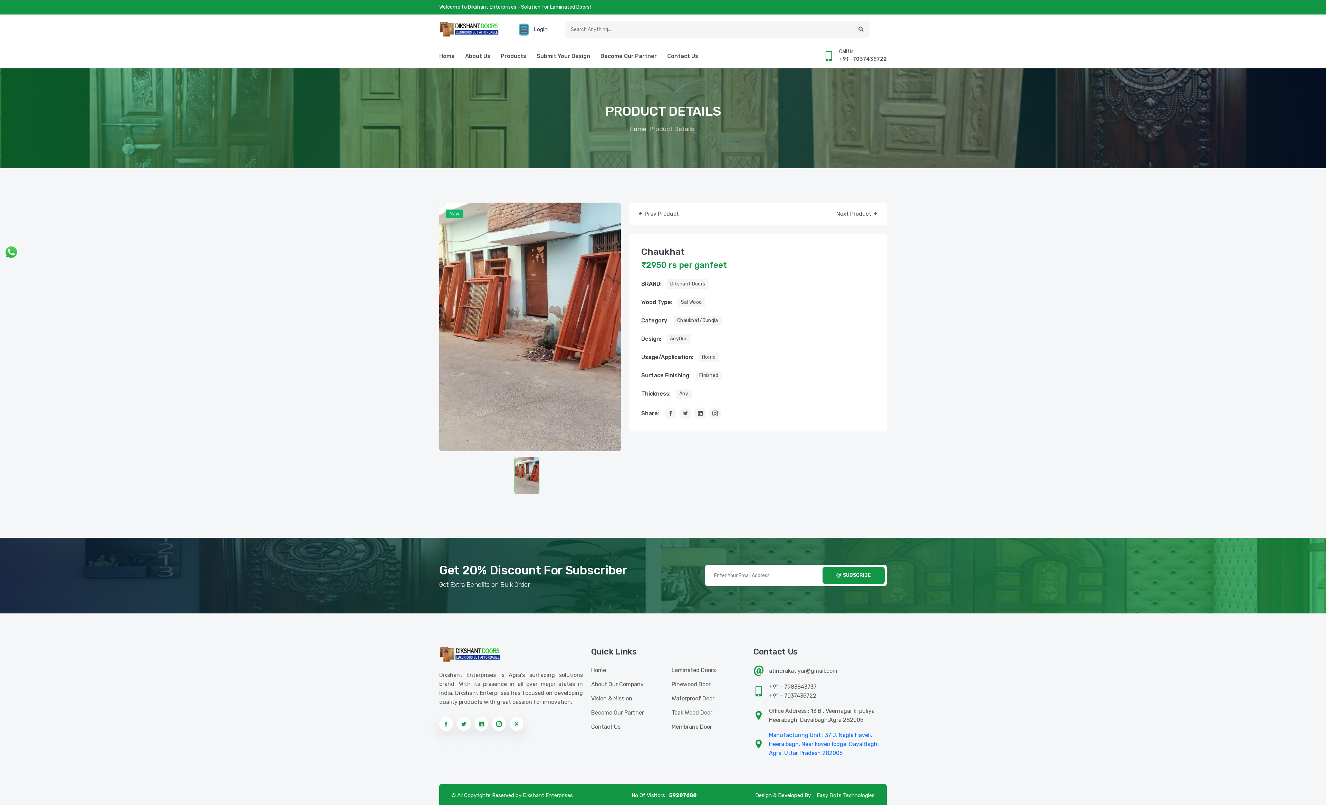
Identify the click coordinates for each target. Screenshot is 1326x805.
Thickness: (656, 393)
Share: (650, 413)
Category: (655, 320)
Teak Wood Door (692, 712)
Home (447, 56)
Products (513, 56)
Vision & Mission (611, 698)
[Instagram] (715, 413)
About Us (477, 56)
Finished (708, 375)
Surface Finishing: (666, 375)
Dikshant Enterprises (548, 795)
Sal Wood (691, 302)
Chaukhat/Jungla (697, 320)
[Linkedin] (700, 413)
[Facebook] (670, 413)
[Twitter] (685, 413)
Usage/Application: (667, 357)
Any (683, 394)
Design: (651, 339)
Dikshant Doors (687, 284)
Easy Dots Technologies (846, 795)
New (454, 214)
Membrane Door (692, 727)
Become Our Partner (628, 56)
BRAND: (651, 284)
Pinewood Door (691, 684)
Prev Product (661, 214)
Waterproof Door (693, 698)
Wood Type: (656, 302)
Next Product (854, 214)
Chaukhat (663, 251)
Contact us (682, 56)
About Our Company (617, 684)
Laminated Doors (694, 670)
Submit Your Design (563, 56)
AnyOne (679, 339)
